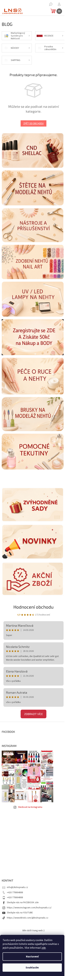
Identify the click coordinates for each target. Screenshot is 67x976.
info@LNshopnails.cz (17, 887)
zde (44, 948)
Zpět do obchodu (33, 123)
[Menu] (59, 11)
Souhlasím (32, 967)
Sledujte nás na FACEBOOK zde (23, 902)
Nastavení (32, 956)
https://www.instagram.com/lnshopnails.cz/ (29, 907)
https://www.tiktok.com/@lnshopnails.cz (27, 918)
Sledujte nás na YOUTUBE (20, 912)
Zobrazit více (33, 714)
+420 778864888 (15, 892)
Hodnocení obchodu (33, 606)
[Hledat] (50, 4)
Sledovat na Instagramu (30, 807)
